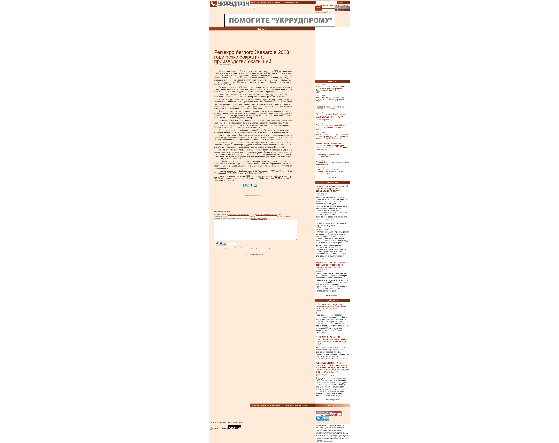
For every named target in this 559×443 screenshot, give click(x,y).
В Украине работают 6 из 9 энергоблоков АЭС (327, 156)
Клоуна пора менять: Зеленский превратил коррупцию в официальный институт (332, 188)
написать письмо (332, 5)
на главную (321, 5)
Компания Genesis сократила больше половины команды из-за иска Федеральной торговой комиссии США (332, 89)
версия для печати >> (253, 196)
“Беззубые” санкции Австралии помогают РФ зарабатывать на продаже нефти (329, 171)
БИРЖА (298, 405)
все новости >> (332, 177)
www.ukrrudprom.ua (338, 432)
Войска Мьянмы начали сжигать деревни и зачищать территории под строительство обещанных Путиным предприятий (332, 146)
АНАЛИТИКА (266, 2)
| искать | (340, 2)
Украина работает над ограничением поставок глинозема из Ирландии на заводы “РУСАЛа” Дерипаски (332, 136)
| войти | (340, 10)
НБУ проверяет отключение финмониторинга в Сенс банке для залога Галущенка (331, 306)
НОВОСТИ (255, 2)
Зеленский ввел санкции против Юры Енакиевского (332, 163)
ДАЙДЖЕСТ (277, 2)
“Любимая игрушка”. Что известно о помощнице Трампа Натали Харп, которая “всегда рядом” (331, 340)
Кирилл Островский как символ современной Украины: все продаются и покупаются (332, 264)
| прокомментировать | (255, 254)
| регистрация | (341, 7)
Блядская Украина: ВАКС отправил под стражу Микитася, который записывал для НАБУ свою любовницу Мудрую (331, 117)
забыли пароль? (322, 12)
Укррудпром (214, 422)
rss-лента (344, 5)
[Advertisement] (248, 40)
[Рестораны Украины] (322, 413)
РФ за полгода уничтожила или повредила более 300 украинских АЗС (330, 99)
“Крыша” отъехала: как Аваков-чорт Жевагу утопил (331, 224)
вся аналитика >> (332, 295)
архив (253, 8)
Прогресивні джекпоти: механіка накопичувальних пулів (330, 108)
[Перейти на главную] (229, 11)
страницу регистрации (259, 219)
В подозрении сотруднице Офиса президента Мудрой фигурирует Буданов (330, 127)
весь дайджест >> (332, 400)
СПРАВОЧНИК (288, 2)
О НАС (298, 2)
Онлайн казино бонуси (235, 422)
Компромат (222, 422)
